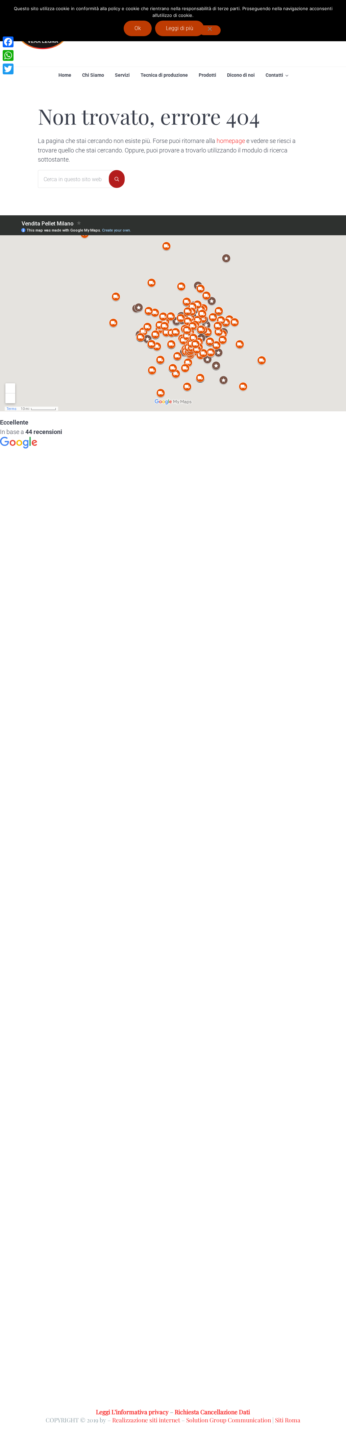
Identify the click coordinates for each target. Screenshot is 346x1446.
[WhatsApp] (8, 55)
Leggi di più (179, 28)
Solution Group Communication (228, 1420)
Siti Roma (287, 1420)
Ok (137, 28)
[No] (210, 30)
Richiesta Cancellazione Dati (212, 1412)
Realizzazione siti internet (146, 1420)
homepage (231, 141)
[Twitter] (8, 69)
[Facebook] (8, 42)
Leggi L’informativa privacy (132, 1412)
